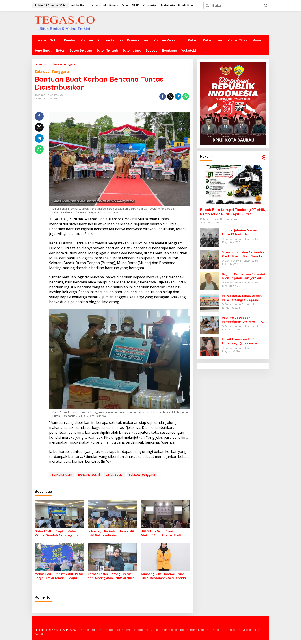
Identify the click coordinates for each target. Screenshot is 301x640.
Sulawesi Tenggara (52, 71)
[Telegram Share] (178, 96)
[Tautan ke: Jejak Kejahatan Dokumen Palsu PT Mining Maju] (209, 237)
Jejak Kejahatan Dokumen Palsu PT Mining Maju (241, 232)
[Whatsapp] (185, 96)
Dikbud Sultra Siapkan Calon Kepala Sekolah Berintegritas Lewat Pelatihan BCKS (56, 533)
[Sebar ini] (162, 96)
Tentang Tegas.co (137, 629)
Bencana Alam (61, 474)
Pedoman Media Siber (169, 629)
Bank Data (197, 629)
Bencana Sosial (89, 474)
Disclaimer (249, 629)
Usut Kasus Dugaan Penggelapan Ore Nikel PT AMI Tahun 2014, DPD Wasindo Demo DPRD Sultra (244, 320)
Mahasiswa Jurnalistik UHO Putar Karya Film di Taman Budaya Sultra (59, 576)
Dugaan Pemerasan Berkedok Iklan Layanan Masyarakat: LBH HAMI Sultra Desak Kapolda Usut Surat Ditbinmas (244, 276)
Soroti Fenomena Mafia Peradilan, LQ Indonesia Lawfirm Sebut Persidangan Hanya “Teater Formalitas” (242, 341)
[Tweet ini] (170, 96)
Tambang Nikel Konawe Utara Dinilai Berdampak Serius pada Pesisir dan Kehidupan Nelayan (163, 576)
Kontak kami (89, 629)
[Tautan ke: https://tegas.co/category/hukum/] (264, 157)
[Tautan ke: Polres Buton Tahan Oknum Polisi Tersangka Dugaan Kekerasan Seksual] (209, 303)
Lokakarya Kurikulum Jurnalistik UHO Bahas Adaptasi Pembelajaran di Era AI (111, 533)
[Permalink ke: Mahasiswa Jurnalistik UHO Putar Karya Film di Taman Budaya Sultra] (59, 556)
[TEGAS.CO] (65, 23)
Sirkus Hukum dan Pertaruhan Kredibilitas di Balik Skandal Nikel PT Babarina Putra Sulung (244, 254)
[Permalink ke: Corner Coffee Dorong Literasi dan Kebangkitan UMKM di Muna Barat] (112, 556)
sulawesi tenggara (142, 474)
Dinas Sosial (114, 474)
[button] (265, 5)
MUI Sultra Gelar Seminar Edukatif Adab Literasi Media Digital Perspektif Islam (162, 533)
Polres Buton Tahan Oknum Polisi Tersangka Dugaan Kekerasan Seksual (242, 298)
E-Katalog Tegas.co (223, 629)
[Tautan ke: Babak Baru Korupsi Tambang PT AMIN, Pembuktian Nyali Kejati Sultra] (233, 184)
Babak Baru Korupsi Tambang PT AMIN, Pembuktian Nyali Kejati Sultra (233, 211)
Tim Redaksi (111, 629)
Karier (39, 633)
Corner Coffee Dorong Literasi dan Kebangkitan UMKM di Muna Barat (111, 576)
